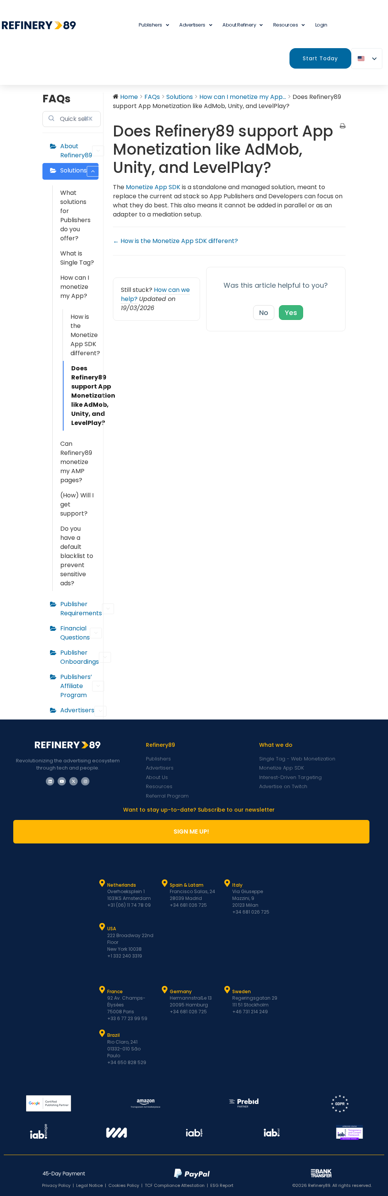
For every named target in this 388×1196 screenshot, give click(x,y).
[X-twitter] (73, 781)
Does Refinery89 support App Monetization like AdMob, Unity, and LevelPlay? (85, 395)
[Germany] (165, 990)
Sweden (241, 991)
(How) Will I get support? (77, 504)
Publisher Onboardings (79, 657)
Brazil (113, 1035)
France (115, 991)
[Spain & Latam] (165, 883)
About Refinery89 (76, 151)
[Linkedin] (50, 781)
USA (111, 928)
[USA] (102, 927)
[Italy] (227, 883)
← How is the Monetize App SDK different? (175, 241)
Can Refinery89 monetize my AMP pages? (76, 461)
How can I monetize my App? (74, 286)
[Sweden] (227, 990)
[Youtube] (62, 781)
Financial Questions (75, 633)
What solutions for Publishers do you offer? (75, 215)
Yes (291, 312)
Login (321, 24)
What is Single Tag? (77, 258)
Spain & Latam (186, 885)
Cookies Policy (123, 1185)
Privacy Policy (56, 1185)
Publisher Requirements (79, 609)
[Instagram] (85, 781)
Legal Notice (89, 1185)
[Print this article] (343, 126)
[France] (102, 990)
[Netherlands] (102, 883)
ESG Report (221, 1185)
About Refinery (239, 24)
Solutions (73, 170)
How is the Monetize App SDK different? (84, 334)
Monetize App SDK (153, 187)
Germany (181, 991)
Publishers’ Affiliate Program (76, 685)
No (263, 312)
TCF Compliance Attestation (175, 1185)
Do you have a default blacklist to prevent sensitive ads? (76, 556)
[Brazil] (102, 1033)
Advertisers (192, 24)
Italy (237, 885)
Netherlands (121, 885)
